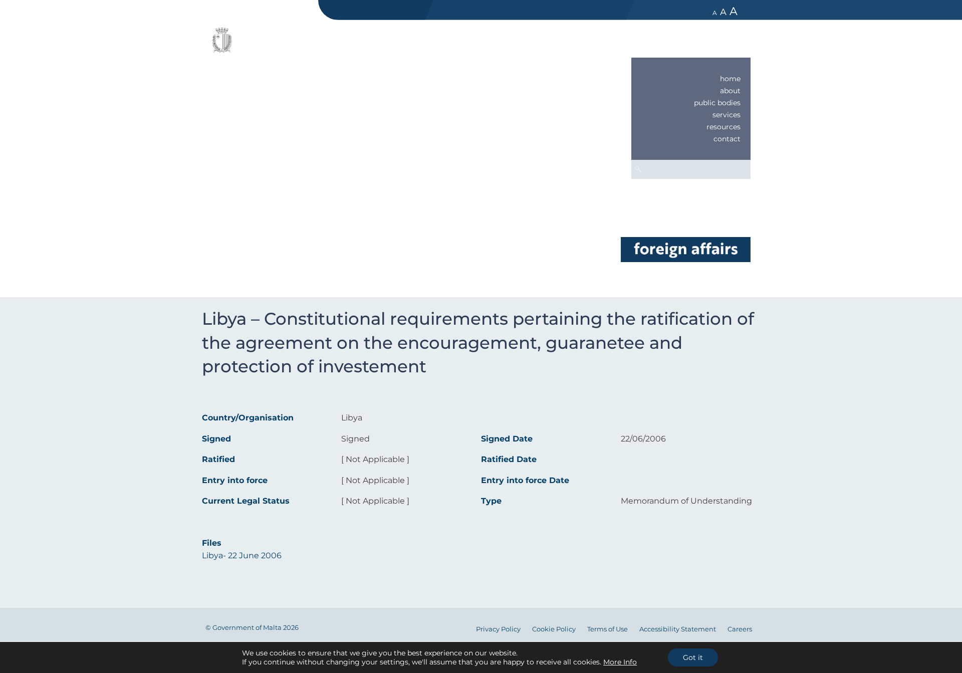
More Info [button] (620, 661)
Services (726, 114)
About (730, 90)
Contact (727, 138)
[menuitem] (691, 79)
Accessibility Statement (677, 629)
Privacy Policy (498, 629)
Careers (740, 629)
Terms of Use (607, 629)
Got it (693, 657)
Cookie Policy (554, 629)
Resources (723, 126)
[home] (685, 249)
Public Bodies (717, 102)
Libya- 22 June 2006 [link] (242, 555)
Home (730, 78)
